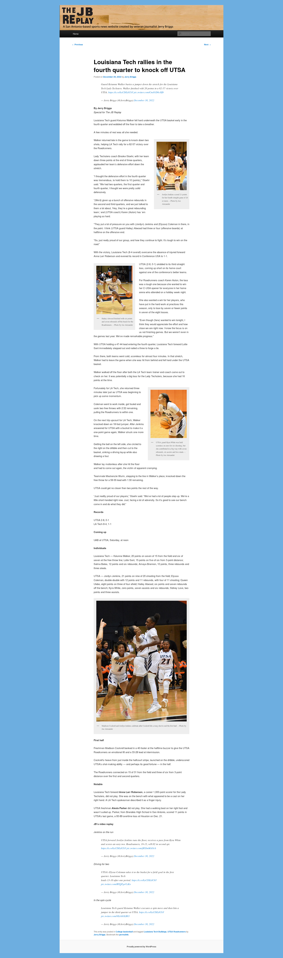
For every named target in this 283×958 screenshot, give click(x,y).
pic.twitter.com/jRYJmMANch (141, 848)
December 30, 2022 (144, 100)
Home (75, 33)
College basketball (124, 931)
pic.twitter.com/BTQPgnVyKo (116, 884)
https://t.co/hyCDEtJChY (120, 92)
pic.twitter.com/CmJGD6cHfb (149, 92)
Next (207, 44)
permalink (124, 934)
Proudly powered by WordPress (141, 946)
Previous (77, 44)
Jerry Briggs (130, 76)
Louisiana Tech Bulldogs (155, 931)
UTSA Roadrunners (177, 931)
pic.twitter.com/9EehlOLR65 (115, 916)
